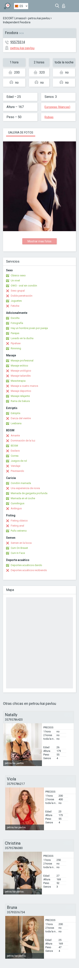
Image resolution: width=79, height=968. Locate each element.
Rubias (49, 117)
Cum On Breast (19, 547)
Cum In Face (18, 553)
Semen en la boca (21, 542)
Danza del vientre (21, 418)
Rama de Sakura (20, 401)
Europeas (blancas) (57, 107)
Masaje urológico (21, 370)
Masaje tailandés (21, 375)
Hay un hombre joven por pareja (29, 328)
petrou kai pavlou (39, 18)
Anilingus (16, 508)
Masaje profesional (22, 360)
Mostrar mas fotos (39, 241)
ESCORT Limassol (14, 18)
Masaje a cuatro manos (24, 385)
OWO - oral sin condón (24, 285)
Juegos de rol (19, 460)
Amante (15, 435)
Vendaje (15, 465)
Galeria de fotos (20, 132)
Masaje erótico (19, 365)
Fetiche (15, 305)
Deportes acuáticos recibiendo (29, 570)
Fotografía (17, 323)
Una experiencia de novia (25, 488)
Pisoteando (17, 470)
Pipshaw (16, 343)
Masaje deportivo (21, 390)
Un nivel (15, 280)
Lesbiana (16, 423)
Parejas (15, 333)
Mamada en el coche (23, 498)
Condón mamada (21, 483)
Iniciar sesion (64, 5)
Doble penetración (21, 295)
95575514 (17, 42)
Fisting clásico (19, 520)
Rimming (16, 348)
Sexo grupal (18, 290)
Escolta (15, 317)
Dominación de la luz (23, 440)
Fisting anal (17, 525)
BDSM (14, 445)
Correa (14, 455)
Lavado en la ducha (22, 338)
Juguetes (16, 300)
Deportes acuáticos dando (26, 565)
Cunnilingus (17, 503)
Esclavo (15, 450)
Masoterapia (18, 380)
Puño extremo (19, 530)
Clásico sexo (18, 275)
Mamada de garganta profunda (29, 493)
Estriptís (15, 413)
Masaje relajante (20, 395)
